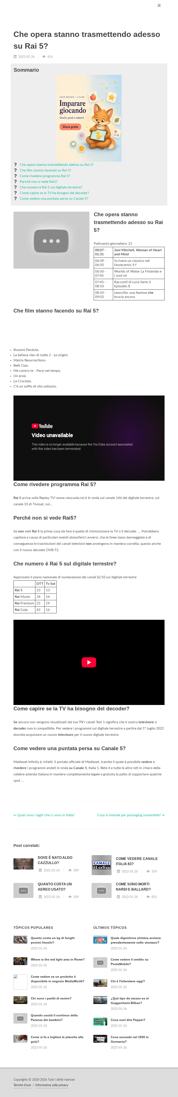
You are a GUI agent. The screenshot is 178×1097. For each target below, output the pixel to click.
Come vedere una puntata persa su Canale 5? (54, 198)
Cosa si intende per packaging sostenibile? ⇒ (131, 815)
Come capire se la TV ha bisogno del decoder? (54, 193)
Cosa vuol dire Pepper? (128, 1020)
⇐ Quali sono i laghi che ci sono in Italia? (44, 815)
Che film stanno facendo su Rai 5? (45, 170)
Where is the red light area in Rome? (58, 959)
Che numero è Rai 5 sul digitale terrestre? (51, 187)
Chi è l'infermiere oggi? (128, 981)
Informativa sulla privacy (51, 1085)
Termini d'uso (22, 1085)
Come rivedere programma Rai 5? (45, 176)
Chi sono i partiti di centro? (51, 998)
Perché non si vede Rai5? (39, 181)
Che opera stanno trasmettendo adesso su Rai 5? (57, 164)
